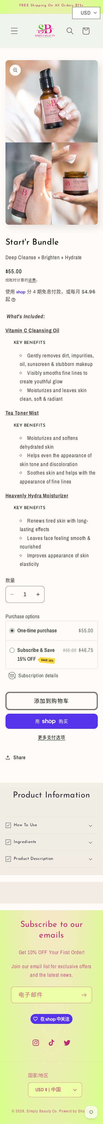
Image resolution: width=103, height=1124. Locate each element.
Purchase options (22, 616)
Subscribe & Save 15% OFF (36, 654)
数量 (10, 580)
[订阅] (84, 995)
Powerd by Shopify (75, 1111)
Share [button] (19, 757)
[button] (14, 31)
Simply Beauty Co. (42, 1111)
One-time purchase (37, 630)
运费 (32, 280)
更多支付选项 (51, 737)
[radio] (12, 630)
